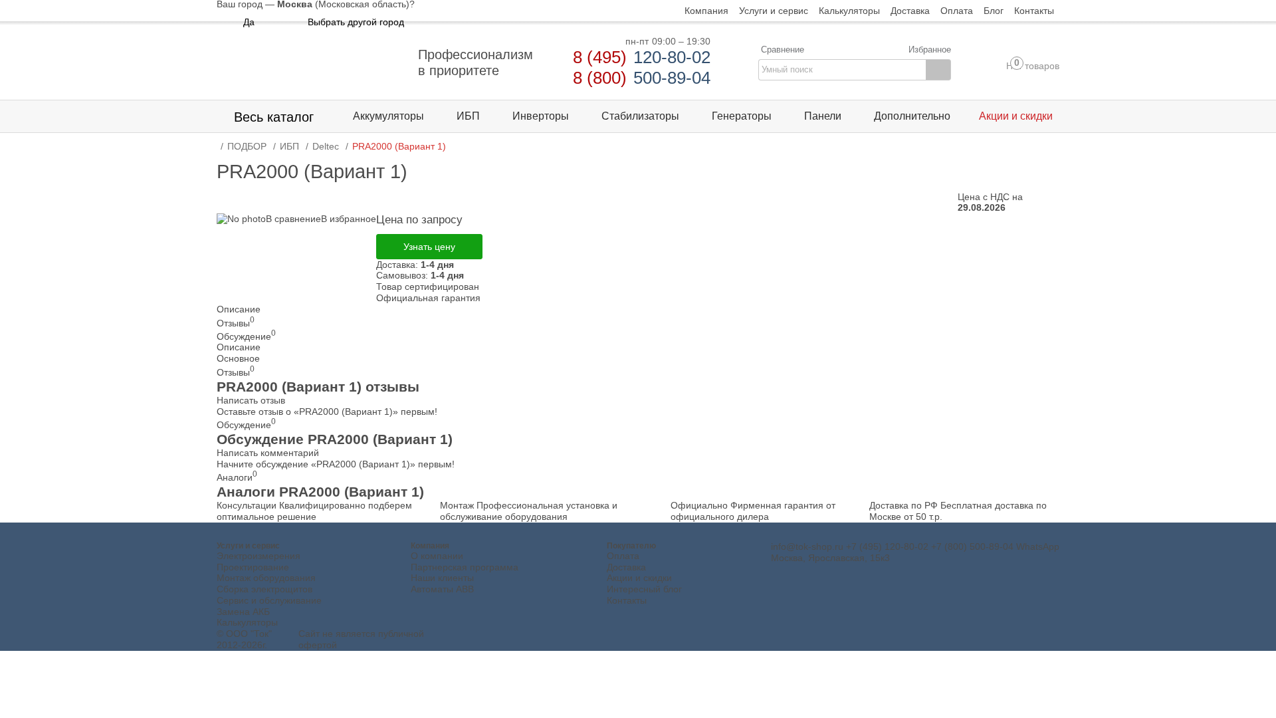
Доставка (626, 567)
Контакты (627, 600)
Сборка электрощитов (264, 589)
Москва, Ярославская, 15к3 (830, 557)
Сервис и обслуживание (269, 600)
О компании (437, 555)
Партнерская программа (464, 567)
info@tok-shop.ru (807, 546)
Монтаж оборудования (266, 577)
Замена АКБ (243, 611)
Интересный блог (644, 589)
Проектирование (253, 567)
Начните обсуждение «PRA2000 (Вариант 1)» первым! (336, 464)
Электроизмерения (258, 555)
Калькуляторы (247, 622)
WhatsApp (1037, 546)
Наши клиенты (442, 577)
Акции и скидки (639, 577)
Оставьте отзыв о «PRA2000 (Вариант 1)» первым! (327, 411)
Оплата (623, 555)
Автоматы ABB (442, 589)
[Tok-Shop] (310, 62)
